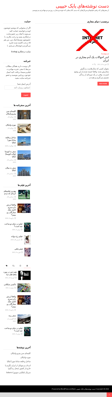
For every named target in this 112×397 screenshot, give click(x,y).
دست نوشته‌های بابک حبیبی (82, 6)
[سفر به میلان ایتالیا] (24, 168)
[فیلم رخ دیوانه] (27, 236)
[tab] (27, 266)
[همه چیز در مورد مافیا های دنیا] (24, 272)
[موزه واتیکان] (24, 125)
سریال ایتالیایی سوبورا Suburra (18, 372)
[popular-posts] (27, 266)
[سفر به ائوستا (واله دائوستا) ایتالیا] (24, 152)
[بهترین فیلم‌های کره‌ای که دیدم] (24, 191)
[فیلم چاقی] (27, 249)
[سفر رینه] (24, 316)
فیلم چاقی (18, 249)
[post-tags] (6, 266)
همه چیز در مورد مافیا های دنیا (10, 273)
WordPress (65, 389)
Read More (103, 84)
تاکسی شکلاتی (10, 284)
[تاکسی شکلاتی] (24, 284)
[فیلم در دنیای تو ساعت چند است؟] (27, 224)
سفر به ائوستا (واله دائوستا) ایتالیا (10, 154)
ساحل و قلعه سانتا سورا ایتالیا (10, 140)
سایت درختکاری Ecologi (21, 51)
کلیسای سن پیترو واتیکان (11, 112)
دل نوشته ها (105, 54)
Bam (74, 389)
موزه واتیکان (11, 125)
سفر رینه (12, 315)
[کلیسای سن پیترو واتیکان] (24, 111)
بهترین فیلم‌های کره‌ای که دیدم (10, 192)
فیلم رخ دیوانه (16, 236)
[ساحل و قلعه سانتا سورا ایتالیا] (24, 138)
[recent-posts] (20, 266)
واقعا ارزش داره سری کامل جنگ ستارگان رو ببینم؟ (11, 210)
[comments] (13, 266)
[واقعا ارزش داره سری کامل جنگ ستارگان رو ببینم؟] (24, 205)
